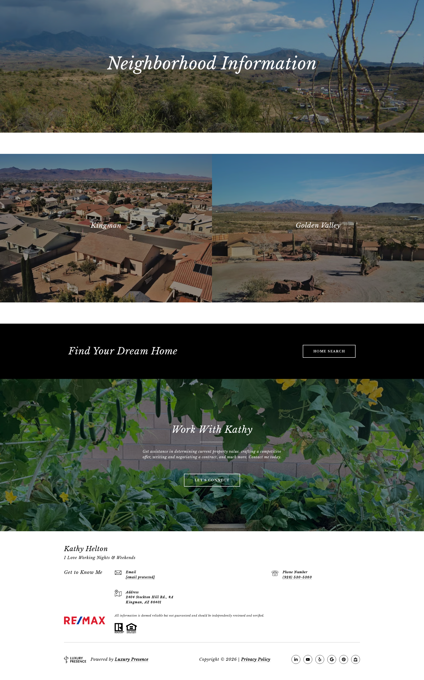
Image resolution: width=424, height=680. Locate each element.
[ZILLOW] (355, 659)
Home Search (329, 351)
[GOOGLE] (331, 659)
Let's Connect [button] (212, 480)
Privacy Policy (255, 659)
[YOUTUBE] (307, 659)
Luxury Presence (131, 659)
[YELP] (319, 659)
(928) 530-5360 (297, 577)
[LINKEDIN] (296, 659)
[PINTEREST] (343, 659)
